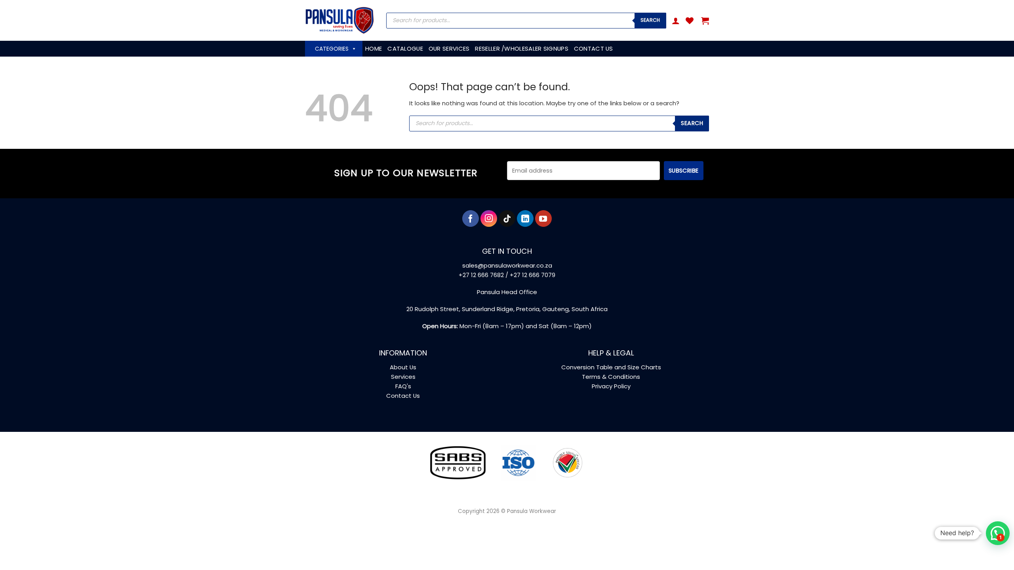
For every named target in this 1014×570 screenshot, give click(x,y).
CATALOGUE (405, 48)
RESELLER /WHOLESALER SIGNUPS (521, 48)
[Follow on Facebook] (470, 218)
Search (650, 20)
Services (403, 376)
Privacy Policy (611, 386)
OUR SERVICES (449, 48)
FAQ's (403, 386)
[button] (676, 20)
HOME (373, 48)
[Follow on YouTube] (543, 218)
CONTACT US (593, 48)
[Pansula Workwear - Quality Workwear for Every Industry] (339, 20)
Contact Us (403, 395)
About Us (403, 367)
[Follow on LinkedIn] (525, 218)
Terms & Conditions (611, 376)
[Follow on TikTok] (507, 218)
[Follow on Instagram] (488, 218)
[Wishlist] (690, 20)
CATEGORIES (332, 49)
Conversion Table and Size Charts (611, 367)
